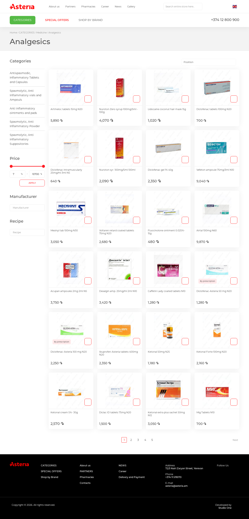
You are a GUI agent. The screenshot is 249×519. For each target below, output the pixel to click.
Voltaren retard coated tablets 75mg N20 (116, 232)
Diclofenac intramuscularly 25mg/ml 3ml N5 (66, 171)
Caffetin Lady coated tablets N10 (166, 291)
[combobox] (182, 6)
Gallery (131, 6)
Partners (70, 6)
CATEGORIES (26, 32)
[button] (235, 6)
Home (13, 32)
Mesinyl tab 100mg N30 (64, 230)
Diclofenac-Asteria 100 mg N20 (69, 351)
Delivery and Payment (132, 477)
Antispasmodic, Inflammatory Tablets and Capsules (24, 77)
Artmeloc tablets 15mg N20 (66, 109)
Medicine (41, 32)
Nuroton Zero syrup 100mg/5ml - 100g (118, 111)
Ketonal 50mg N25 (159, 351)
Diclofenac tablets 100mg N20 (213, 109)
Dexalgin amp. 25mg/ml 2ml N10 (118, 291)
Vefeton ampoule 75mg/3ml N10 (215, 169)
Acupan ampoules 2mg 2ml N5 (69, 291)
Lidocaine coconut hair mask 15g (167, 109)
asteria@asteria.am (176, 485)
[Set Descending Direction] (239, 62)
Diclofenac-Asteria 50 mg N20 (214, 291)
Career (105, 6)
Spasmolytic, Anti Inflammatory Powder (25, 124)
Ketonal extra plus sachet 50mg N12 (166, 414)
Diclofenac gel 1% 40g (160, 169)
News (118, 6)
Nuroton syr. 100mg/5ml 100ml (117, 169)
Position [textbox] (188, 62)
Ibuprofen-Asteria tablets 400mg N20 (118, 353)
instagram (228, 473)
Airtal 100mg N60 (206, 230)
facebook (219, 473)
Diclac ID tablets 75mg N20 (115, 412)
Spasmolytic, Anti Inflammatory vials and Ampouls (25, 95)
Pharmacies (88, 6)
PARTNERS (86, 471)
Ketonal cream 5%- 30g (64, 412)
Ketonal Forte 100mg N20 (211, 351)
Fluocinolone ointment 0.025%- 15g (166, 232)
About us (54, 6)
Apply (32, 183)
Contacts (85, 482)
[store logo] (22, 6)
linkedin (236, 473)
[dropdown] (27, 207)
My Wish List (219, 7)
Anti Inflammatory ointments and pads (23, 111)
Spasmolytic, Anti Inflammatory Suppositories (22, 139)
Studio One (224, 507)
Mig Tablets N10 (205, 412)
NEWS (122, 465)
